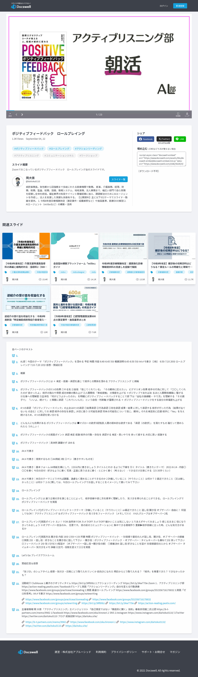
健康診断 (179, 272)
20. (17, 564)
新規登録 (180, 5)
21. (17, 572)
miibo (63, 272)
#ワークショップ (88, 155)
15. (17, 499)
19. (17, 555)
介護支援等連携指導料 (20, 272)
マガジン (175, 652)
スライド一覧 (118, 179)
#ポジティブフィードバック (28, 148)
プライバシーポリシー (124, 652)
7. (17, 423)
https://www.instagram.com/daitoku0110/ (143, 622)
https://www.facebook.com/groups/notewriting (51, 603)
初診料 (192, 272)
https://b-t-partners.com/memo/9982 (46, 622)
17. (17, 522)
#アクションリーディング (88, 148)
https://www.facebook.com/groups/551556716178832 (121, 599)
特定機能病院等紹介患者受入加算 (43, 325)
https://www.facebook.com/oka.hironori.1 (93, 622)
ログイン (164, 5)
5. (17, 390)
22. (17, 583)
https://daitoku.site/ (77, 625)
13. (17, 479)
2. (17, 362)
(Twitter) (165, 138)
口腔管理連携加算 (93, 325)
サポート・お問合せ (153, 652)
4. (17, 381)
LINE (182, 139)
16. (17, 510)
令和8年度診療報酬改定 (46, 272)
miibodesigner (78, 272)
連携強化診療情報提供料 (136, 272)
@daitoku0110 (33, 181)
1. (17, 355)
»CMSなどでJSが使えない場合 (162, 148)
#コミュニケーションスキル (59, 155)
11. (17, 459)
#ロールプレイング (59, 148)
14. (17, 491)
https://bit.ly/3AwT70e (121, 603)
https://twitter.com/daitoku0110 (43, 625)
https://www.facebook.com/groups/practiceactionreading (57, 599)
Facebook (147, 139)
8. (17, 435)
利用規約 (101, 652)
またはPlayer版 (164, 143)
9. (17, 443)
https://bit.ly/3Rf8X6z (93, 603)
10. (17, 451)
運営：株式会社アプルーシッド (73, 652)
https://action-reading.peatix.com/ (157, 603)
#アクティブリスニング (26, 155)
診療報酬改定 (114, 272)
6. (17, 408)
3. (17, 373)
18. (17, 537)
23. (17, 609)
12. (17, 467)
